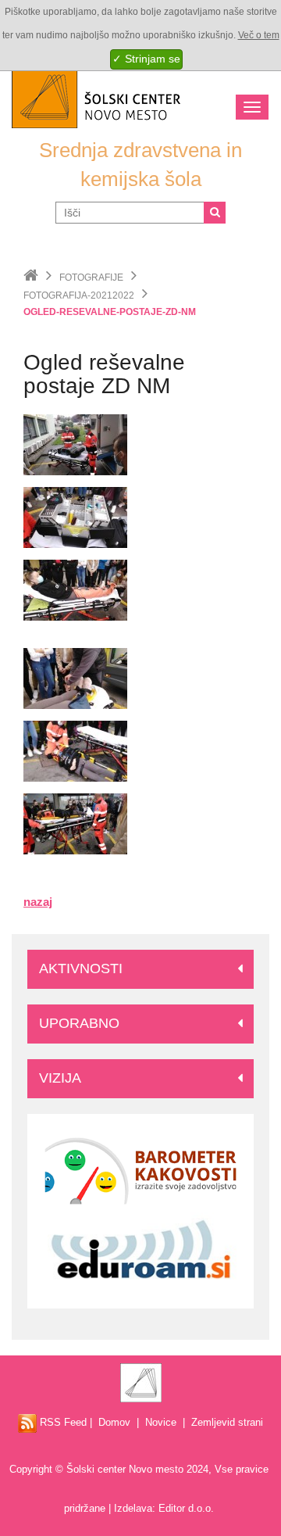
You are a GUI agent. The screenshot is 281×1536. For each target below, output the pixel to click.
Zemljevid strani (227, 1422)
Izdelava (133, 1508)
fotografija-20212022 (78, 295)
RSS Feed (62, 1422)
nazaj (37, 901)
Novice (160, 1422)
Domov (114, 1422)
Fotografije (91, 277)
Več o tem (258, 35)
